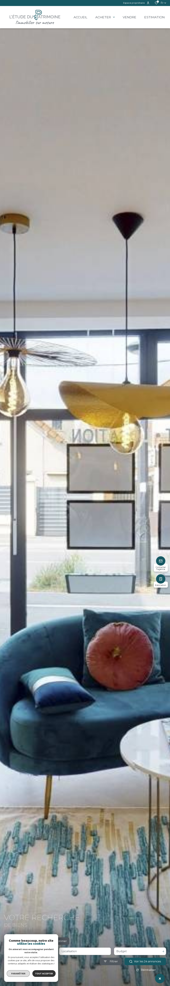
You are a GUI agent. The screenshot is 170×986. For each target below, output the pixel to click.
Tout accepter (44, 973)
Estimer (62, 941)
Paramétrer (18, 973)
